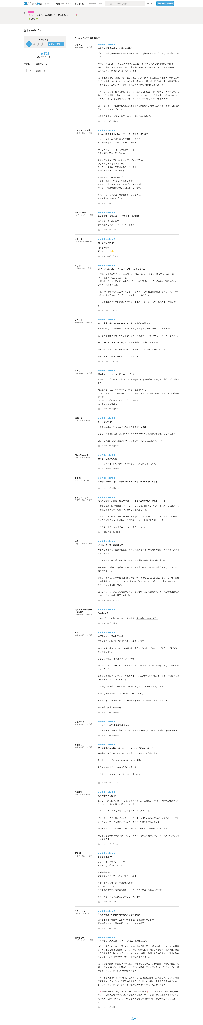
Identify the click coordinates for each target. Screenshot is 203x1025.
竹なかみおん (80, 265)
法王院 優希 (80, 212)
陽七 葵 (78, 417)
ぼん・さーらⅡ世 (82, 130)
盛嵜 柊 (78, 477)
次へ (133, 1018)
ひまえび (78, 44)
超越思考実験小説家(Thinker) (83, 610)
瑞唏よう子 (79, 937)
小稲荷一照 (79, 721)
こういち (78, 319)
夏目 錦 (78, 853)
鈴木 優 (78, 239)
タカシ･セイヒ (81, 911)
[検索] (107, 3)
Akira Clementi (81, 454)
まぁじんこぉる (81, 497)
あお (77, 632)
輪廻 (77, 541)
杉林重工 (78, 791)
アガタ (78, 370)
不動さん (78, 744)
